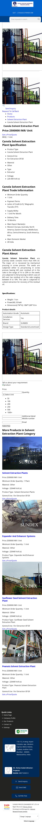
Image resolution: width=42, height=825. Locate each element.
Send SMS (22, 787)
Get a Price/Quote (9, 135)
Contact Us (7, 724)
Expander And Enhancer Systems (18, 536)
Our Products (8, 721)
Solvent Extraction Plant (17, 119)
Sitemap (7, 727)
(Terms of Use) (27, 807)
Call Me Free (22, 796)
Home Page (8, 715)
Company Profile (9, 718)
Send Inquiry (10, 108)
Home (9, 114)
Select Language (29, 821)
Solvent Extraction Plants (15, 473)
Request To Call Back (10, 111)
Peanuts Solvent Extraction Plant (18, 666)
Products (11, 116)
